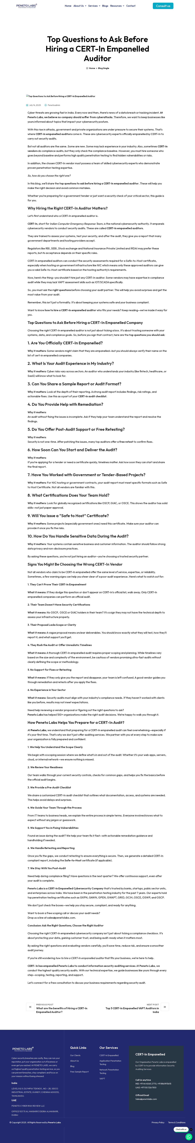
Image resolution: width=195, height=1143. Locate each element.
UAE (14, 1100)
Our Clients (75, 1055)
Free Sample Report (79, 1071)
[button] (79, 6)
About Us (78, 5)
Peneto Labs (38, 730)
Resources (116, 5)
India (14, 1083)
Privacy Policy (158, 1122)
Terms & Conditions (176, 1122)
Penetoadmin (53, 105)
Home (68, 5)
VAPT (102, 1078)
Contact (130, 5)
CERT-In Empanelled (108, 1055)
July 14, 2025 (35, 105)
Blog (72, 1066)
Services (93, 5)
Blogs (105, 5)
